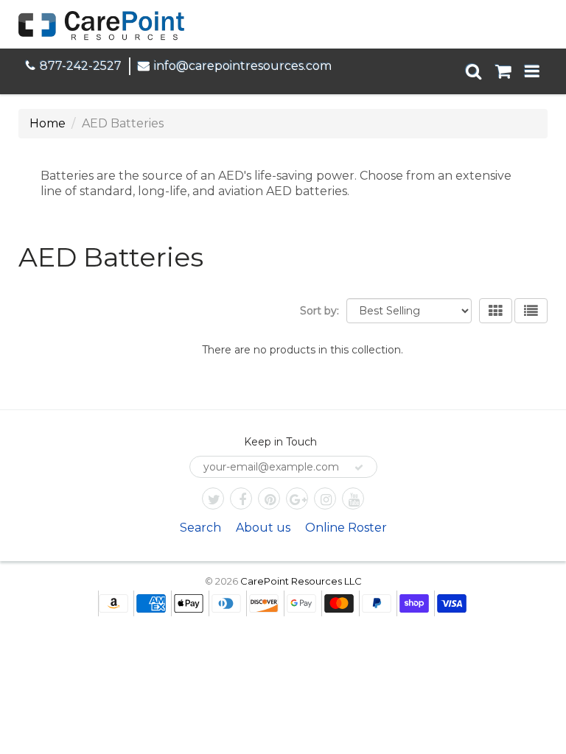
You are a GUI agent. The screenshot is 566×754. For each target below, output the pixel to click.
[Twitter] (213, 498)
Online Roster (346, 528)
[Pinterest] (269, 498)
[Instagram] (325, 498)
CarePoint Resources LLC (301, 581)
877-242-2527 (81, 66)
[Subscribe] (359, 467)
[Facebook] (241, 498)
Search (200, 528)
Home (47, 123)
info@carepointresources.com (243, 66)
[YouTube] (353, 498)
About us (263, 528)
